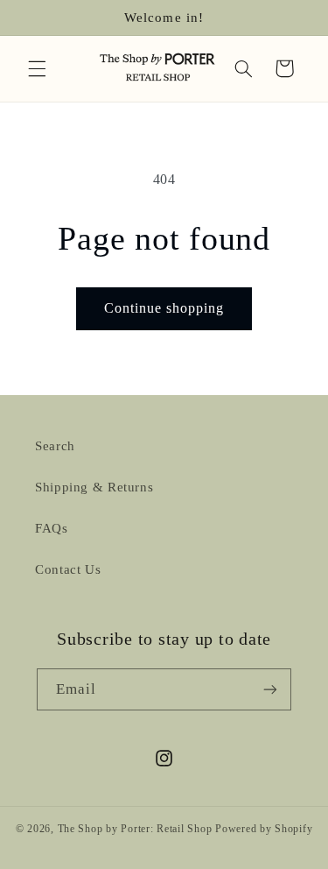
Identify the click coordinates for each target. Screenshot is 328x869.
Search (55, 446)
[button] (37, 68)
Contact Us (68, 569)
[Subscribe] (270, 689)
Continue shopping (164, 307)
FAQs (51, 528)
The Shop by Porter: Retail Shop (135, 828)
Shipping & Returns (94, 487)
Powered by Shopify (263, 828)
